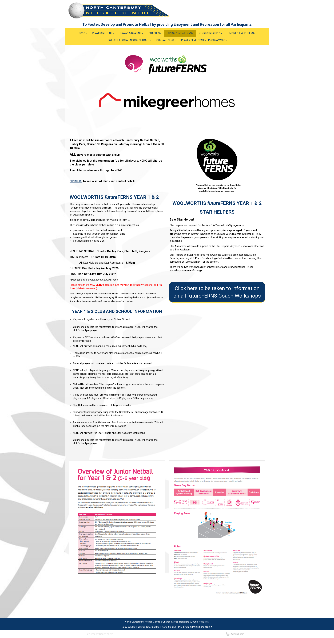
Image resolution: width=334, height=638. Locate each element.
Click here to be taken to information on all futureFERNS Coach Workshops (217, 292)
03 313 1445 (175, 626)
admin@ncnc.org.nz (201, 626)
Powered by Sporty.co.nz (99, 634)
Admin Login (236, 634)
